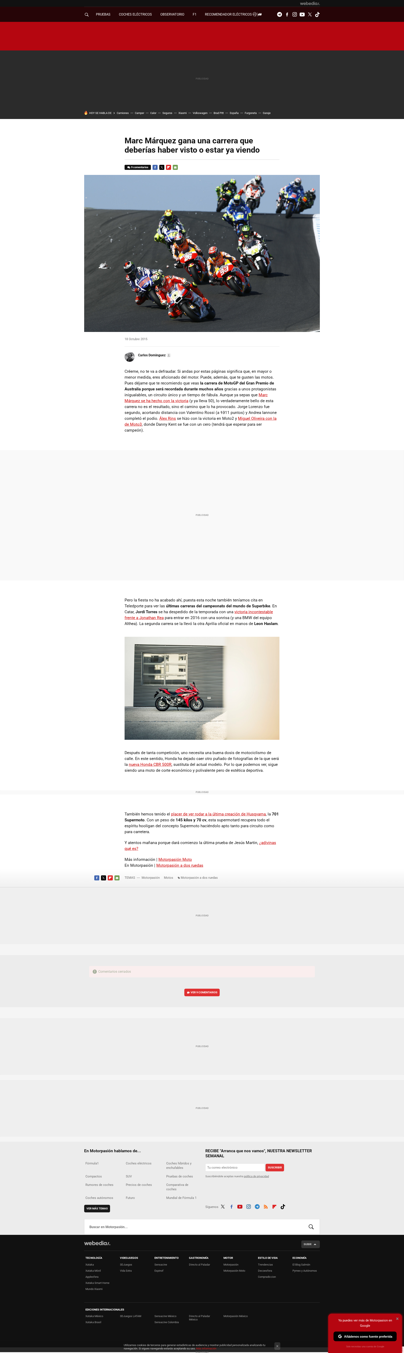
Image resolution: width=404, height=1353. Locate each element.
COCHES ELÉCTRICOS (135, 14)
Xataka (89, 1264)
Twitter (309, 14)
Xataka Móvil (93, 1270)
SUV (129, 1176)
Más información (206, 1348)
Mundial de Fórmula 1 (181, 1198)
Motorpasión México (235, 1316)
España (234, 113)
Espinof (158, 1270)
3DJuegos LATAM (130, 1316)
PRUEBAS (103, 14)
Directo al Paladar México (199, 1318)
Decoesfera (265, 1270)
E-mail (175, 167)
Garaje (267, 113)
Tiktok (317, 14)
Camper (139, 113)
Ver (204, 992)
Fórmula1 (92, 1163)
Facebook (287, 14)
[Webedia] (310, 3)
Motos (168, 878)
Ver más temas (97, 1208)
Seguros (167, 113)
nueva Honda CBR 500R (150, 764)
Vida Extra (126, 1270)
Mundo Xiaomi (93, 1289)
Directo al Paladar (199, 1264)
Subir (307, 1244)
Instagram (294, 14)
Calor (153, 113)
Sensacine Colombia (166, 1322)
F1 (195, 14)
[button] (154, 355)
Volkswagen (200, 113)
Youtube (302, 14)
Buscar (311, 1227)
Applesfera (91, 1276)
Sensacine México (165, 1316)
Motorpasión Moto (175, 859)
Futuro (130, 1198)
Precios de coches (139, 1185)
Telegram (279, 14)
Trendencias (265, 1264)
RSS (265, 1206)
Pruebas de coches (179, 1176)
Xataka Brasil (93, 1322)
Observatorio (172, 14)
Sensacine (160, 1264)
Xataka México (94, 1316)
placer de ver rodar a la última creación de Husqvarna (218, 814)
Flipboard (168, 167)
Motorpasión (151, 878)
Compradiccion (267, 1276)
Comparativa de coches (177, 1187)
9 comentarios (139, 167)
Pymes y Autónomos (304, 1270)
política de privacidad (256, 1176)
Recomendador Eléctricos (229, 14)
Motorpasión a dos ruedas (179, 865)
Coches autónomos (99, 1198)
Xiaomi (182, 113)
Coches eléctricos (139, 1163)
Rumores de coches (99, 1185)
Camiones (123, 113)
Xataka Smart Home (97, 1282)
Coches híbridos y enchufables (178, 1165)
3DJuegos (126, 1264)
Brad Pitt (219, 113)
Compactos (93, 1176)
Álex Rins (167, 418)
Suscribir (275, 1167)
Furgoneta (251, 113)
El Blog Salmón (301, 1264)
